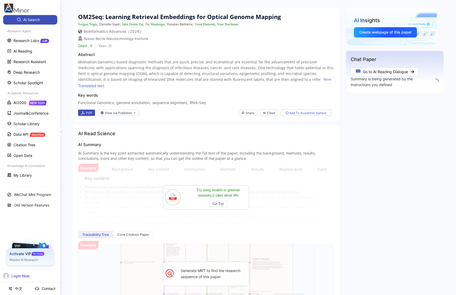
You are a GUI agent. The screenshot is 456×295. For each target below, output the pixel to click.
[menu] (30, 98)
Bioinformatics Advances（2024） (113, 31)
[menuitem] (30, 20)
